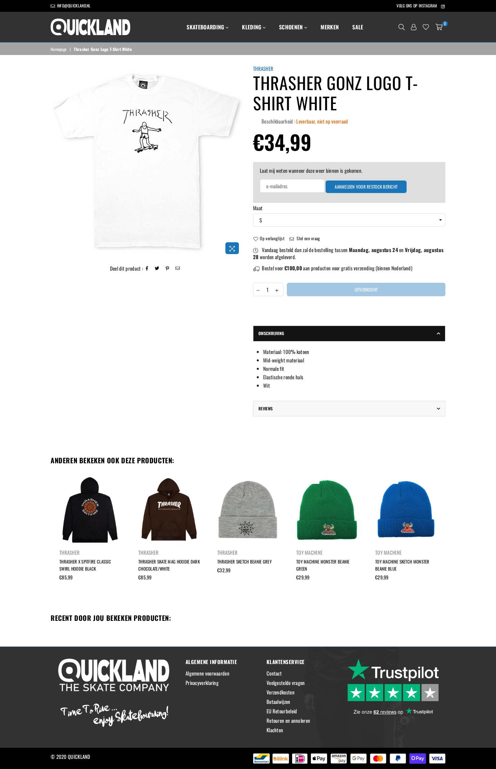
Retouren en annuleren (288, 720)
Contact (274, 673)
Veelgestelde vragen (286, 682)
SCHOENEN (291, 27)
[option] (147, 161)
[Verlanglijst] (425, 27)
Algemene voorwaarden (207, 673)
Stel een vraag (308, 238)
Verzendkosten (281, 692)
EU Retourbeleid (282, 711)
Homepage (58, 49)
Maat (258, 208)
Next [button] (453, 541)
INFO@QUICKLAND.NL (73, 5)
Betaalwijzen (279, 701)
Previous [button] (43, 541)
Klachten (275, 730)
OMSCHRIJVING (271, 333)
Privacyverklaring (202, 682)
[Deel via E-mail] (178, 268)
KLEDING (252, 27)
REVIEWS (265, 408)
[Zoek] (401, 27)
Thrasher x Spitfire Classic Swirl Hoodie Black (85, 565)
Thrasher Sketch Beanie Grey (244, 561)
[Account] (413, 27)
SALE (357, 27)
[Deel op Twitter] (157, 268)
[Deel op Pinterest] (167, 268)
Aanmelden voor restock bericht (366, 186)
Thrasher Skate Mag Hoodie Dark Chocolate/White (169, 565)
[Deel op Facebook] (147, 268)
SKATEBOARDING (206, 27)
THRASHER (263, 68)
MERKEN (330, 27)
